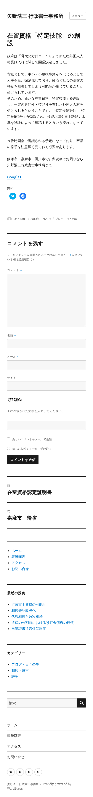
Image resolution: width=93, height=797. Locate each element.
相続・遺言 (20, 670)
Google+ (14, 177)
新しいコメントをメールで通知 (32, 439)
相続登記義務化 (23, 610)
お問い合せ (20, 569)
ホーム (16, 550)
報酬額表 (18, 556)
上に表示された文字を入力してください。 (36, 411)
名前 (11, 335)
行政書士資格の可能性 (28, 604)
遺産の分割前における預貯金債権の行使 (42, 622)
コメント (14, 270)
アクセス (18, 563)
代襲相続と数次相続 (27, 616)
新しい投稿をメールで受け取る (32, 448)
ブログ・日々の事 (66, 218)
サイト (11, 377)
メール (13, 356)
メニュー (77, 16)
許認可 (16, 676)
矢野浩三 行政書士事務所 (35, 16)
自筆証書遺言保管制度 (28, 628)
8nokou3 (20, 218)
